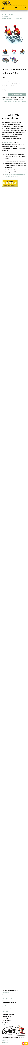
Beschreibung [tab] (14, 109)
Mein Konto (5, 1001)
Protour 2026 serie (7, 99)
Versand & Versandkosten (9, 1007)
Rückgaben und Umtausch (9, 1009)
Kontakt (4, 1024)
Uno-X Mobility (22, 101)
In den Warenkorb (17, 94)
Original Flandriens (12, 101)
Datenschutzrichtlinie (7, 999)
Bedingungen (5, 997)
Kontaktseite (5, 992)
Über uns (4, 995)
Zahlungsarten (5, 1005)
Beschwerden (5, 1011)
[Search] (3, 8)
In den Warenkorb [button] (15, 320)
